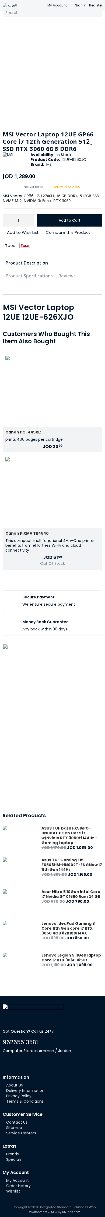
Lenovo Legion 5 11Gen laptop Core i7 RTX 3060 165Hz (71, 957)
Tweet (11, 245)
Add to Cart (69, 220)
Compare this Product (68, 232)
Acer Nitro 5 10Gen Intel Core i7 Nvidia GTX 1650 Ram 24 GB (70, 894)
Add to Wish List (23, 232)
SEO (54, 1212)
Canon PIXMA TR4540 (27, 533)
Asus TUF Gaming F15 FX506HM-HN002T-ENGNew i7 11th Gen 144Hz (71, 865)
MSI (49, 164)
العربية (12, 5)
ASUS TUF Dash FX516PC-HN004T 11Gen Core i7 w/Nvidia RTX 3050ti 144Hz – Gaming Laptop (69, 835)
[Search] (97, 12)
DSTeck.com (71, 1212)
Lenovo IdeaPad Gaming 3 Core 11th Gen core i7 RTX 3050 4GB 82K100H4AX (68, 928)
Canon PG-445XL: (23, 432)
